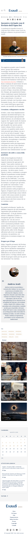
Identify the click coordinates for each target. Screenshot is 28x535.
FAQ (14, 515)
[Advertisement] (14, 4)
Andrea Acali (5, 17)
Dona (14, 511)
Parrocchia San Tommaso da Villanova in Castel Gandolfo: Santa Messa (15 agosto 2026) (13, 474)
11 (6, 445)
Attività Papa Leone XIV (8, 463)
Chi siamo (14, 513)
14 (17, 445)
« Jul (2, 458)
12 (10, 445)
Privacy (14, 521)
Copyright (14, 523)
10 (2, 445)
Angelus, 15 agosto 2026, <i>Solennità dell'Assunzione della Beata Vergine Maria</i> (13, 467)
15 (21, 445)
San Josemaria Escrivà (8, 82)
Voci (12, 17)
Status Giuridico (14, 519)
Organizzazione (14, 517)
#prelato (11, 337)
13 (13, 445)
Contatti (14, 525)
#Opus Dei (4, 331)
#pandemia (11, 331)
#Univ (16, 337)
